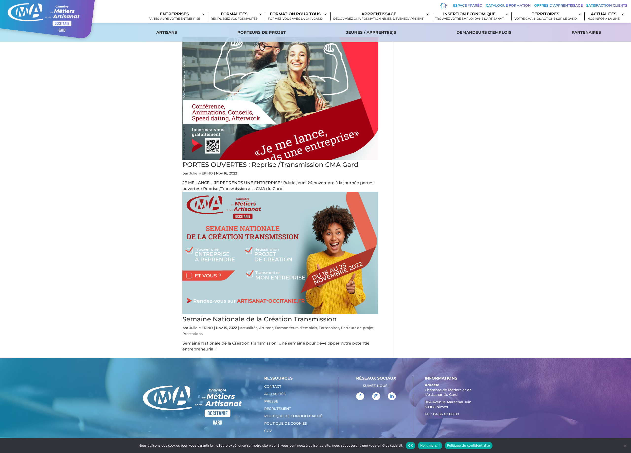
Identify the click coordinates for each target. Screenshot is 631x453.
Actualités (603, 16)
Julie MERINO (201, 173)
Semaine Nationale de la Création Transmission (259, 319)
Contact (272, 387)
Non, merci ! (430, 445)
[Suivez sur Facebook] (360, 396)
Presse (271, 401)
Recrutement (277, 409)
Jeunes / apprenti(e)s (371, 32)
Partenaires (586, 32)
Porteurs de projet (261, 32)
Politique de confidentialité (293, 416)
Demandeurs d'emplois (296, 328)
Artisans (166, 32)
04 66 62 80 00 (446, 414)
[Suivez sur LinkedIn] (392, 396)
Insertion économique (469, 16)
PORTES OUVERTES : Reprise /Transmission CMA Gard (270, 165)
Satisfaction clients (606, 5)
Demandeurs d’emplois (483, 32)
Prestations (192, 333)
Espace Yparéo (467, 5)
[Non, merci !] (624, 445)
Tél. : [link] (442, 414)
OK (410, 445)
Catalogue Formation (508, 5)
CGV (268, 431)
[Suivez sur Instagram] (376, 396)
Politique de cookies (285, 424)
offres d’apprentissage (558, 5)
